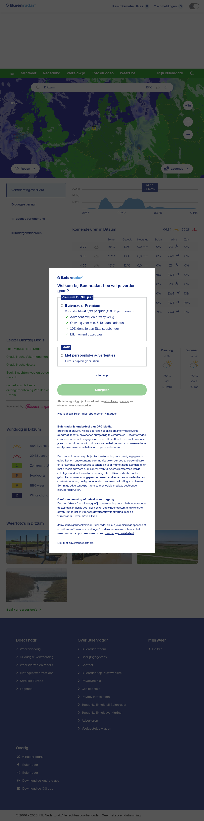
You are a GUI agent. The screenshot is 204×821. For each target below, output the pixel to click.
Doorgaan (102, 390)
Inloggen (111, 413)
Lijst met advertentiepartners (75, 542)
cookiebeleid (126, 533)
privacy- (124, 401)
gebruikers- (110, 401)
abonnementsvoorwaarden (74, 405)
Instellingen (102, 375)
